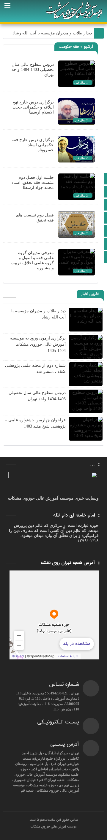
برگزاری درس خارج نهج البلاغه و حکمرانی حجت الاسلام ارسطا (33, 107)
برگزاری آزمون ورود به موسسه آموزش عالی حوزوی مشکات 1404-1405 (38, 344)
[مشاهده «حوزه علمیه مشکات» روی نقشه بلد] (54, 614)
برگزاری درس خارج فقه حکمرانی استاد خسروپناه (33, 145)
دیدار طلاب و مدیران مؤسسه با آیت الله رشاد (52, 33)
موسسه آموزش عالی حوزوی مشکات (53, 827)
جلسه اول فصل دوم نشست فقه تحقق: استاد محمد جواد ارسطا (33, 182)
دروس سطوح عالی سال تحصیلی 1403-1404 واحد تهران (33, 69)
